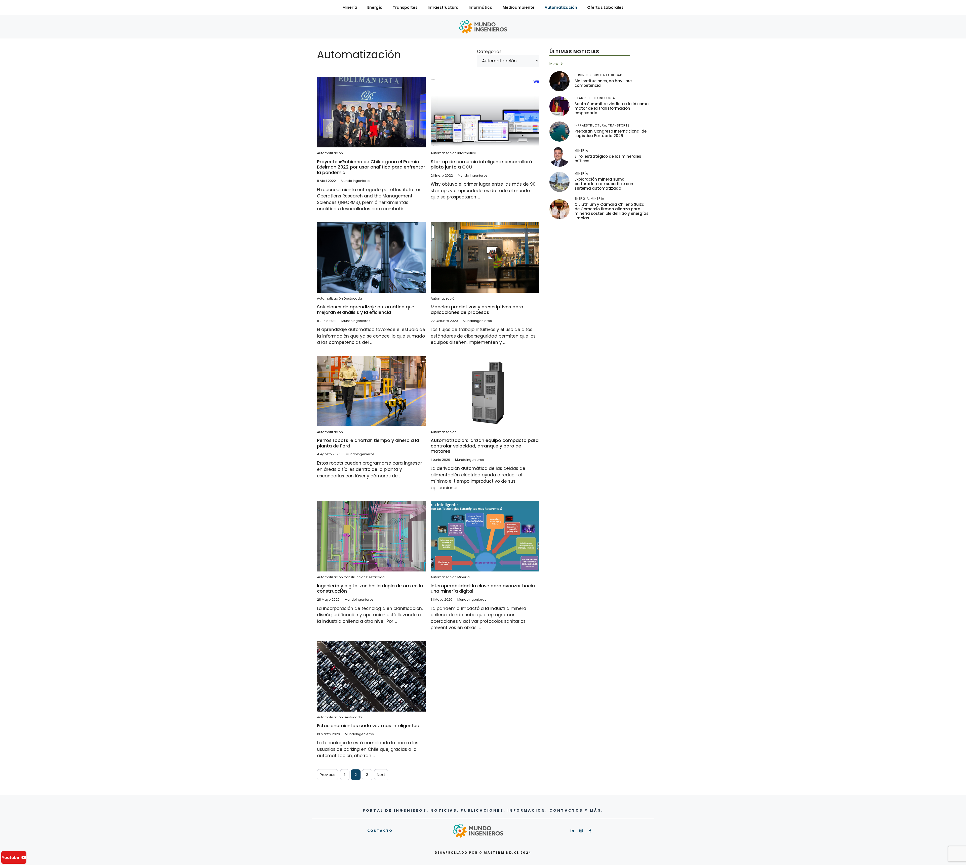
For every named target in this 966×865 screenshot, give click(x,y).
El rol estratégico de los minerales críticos (608, 158)
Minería (349, 7)
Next (381, 774)
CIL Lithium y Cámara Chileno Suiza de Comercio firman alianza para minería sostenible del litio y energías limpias (612, 210)
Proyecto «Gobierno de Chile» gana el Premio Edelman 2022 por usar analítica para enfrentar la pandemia (371, 167)
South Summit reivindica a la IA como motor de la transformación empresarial (612, 108)
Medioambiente (519, 7)
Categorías (489, 52)
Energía (375, 7)
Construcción (355, 577)
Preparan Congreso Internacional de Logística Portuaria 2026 (611, 133)
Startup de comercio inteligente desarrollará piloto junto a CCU (481, 164)
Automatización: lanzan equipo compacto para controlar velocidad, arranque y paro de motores (485, 445)
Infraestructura (443, 7)
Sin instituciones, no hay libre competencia (603, 83)
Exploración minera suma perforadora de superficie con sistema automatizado (604, 184)
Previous (327, 774)
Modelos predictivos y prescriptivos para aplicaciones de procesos (477, 309)
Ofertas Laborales (605, 7)
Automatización (561, 7)
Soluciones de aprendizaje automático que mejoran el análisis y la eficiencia (365, 309)
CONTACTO (380, 830)
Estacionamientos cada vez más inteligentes (368, 725)
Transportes (405, 7)
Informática (481, 7)
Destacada (353, 298)
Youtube (10, 857)
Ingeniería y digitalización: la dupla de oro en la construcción (370, 588)
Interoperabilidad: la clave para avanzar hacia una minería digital (483, 588)
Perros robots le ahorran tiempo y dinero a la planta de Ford (368, 443)
